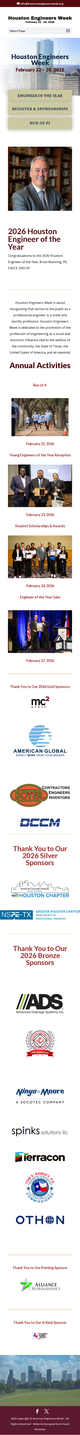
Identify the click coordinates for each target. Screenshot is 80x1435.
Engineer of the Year (40, 95)
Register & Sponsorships (40, 109)
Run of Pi (40, 123)
